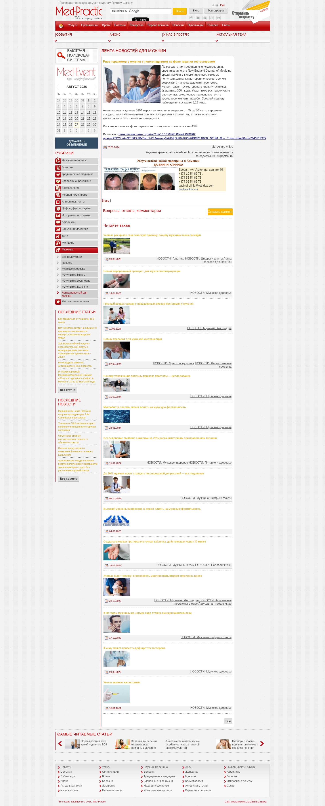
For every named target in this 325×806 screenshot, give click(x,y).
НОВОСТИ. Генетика (170, 258)
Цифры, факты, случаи (76, 208)
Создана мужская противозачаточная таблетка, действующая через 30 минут (154, 541)
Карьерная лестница (75, 229)
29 (70, 100)
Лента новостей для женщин (216, 260)
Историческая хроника (76, 215)
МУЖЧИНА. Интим (73, 274)
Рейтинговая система (75, 301)
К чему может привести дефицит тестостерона (134, 648)
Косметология (71, 187)
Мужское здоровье (73, 268)
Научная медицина (74, 160)
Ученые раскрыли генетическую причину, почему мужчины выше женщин (152, 235)
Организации (89, 25)
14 (82, 112)
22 (88, 118)
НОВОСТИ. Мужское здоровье (210, 292)
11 (64, 112)
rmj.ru (229, 146)
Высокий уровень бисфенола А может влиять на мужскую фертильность (152, 508)
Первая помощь (158, 25)
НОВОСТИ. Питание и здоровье (210, 462)
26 (70, 124)
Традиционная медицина (78, 174)
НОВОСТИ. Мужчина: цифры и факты (206, 498)
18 (64, 118)
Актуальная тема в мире (215, 603)
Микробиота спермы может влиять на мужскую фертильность (144, 407)
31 (82, 100)
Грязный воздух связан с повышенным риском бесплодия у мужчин (148, 303)
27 (58, 100)
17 (58, 118)
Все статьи (67, 390)
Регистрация (216, 10)
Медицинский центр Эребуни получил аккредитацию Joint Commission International (74, 414)
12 (70, 112)
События (64, 34)
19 (70, 118)
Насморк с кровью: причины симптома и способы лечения (245, 744)
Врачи (106, 25)
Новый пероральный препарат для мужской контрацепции (141, 271)
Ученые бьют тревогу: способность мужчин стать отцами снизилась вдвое (152, 575)
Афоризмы (69, 222)
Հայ (215, 5)
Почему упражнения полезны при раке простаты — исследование (147, 376)
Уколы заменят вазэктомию (121, 682)
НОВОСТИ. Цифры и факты (204, 258)
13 (76, 112)
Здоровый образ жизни (76, 181)
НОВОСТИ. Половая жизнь (213, 565)
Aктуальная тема (231, 34)
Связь (226, 25)
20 (76, 118)
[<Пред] (57, 87)
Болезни (120, 25)
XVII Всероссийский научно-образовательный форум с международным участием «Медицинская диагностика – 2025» (74, 350)
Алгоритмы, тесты (73, 201)
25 (64, 124)
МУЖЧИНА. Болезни (75, 286)
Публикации (195, 25)
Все (228, 721)
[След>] (95, 87)
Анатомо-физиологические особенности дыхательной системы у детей (183, 744)
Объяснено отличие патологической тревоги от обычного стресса (73, 439)
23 (94, 118)
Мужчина (67, 249)
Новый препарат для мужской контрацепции (132, 339)
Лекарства (136, 25)
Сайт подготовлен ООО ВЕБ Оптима (245, 801)
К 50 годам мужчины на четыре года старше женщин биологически (147, 613)
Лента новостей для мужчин (74, 294)
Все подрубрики (72, 256)
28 (64, 100)
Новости (178, 25)
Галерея (212, 25)
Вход (196, 10)
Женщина (68, 242)
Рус (222, 5)
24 (58, 124)
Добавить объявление (77, 143)
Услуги (72, 25)
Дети (65, 235)
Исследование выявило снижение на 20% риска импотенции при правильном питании (160, 438)
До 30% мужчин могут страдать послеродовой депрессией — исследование (153, 473)
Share (105, 200)
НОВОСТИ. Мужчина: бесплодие (209, 328)
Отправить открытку (239, 781)
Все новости (69, 478)
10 (58, 112)
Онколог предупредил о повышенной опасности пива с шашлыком (75, 451)
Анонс (115, 34)
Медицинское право (74, 194)
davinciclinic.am (188, 189)
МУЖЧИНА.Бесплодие (76, 280)
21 (82, 118)
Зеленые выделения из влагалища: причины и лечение (144, 744)
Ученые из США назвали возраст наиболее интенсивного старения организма (77, 426)
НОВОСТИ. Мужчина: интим (175, 565)
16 (94, 112)
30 (76, 100)
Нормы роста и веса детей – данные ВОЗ (94, 743)
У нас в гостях (176, 34)
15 (88, 112)
